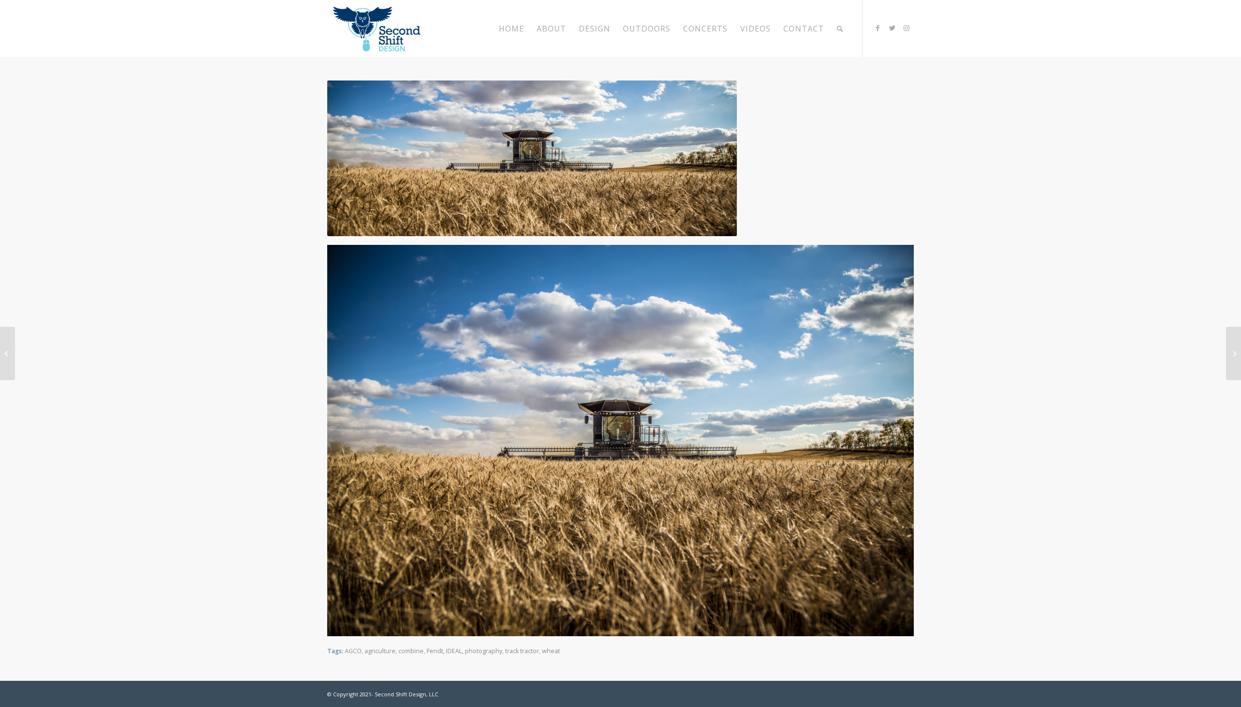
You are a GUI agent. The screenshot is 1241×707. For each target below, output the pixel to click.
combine (411, 651)
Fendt (435, 651)
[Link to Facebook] (877, 28)
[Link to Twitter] (892, 28)
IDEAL (454, 651)
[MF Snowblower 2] (1233, 353)
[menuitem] (511, 28)
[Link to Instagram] (906, 28)
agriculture (380, 651)
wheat (551, 651)
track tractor (522, 651)
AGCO (353, 651)
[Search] (840, 28)
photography (483, 651)
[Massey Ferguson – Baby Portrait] (7, 353)
